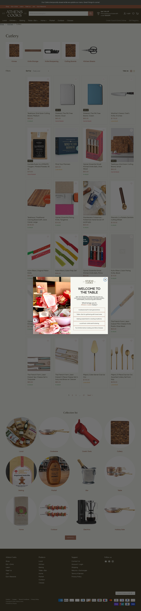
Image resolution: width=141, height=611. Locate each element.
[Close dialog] (105, 279)
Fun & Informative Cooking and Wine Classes (89, 328)
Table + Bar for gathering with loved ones (89, 314)
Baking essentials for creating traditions (89, 319)
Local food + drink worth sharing (89, 323)
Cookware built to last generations (89, 310)
